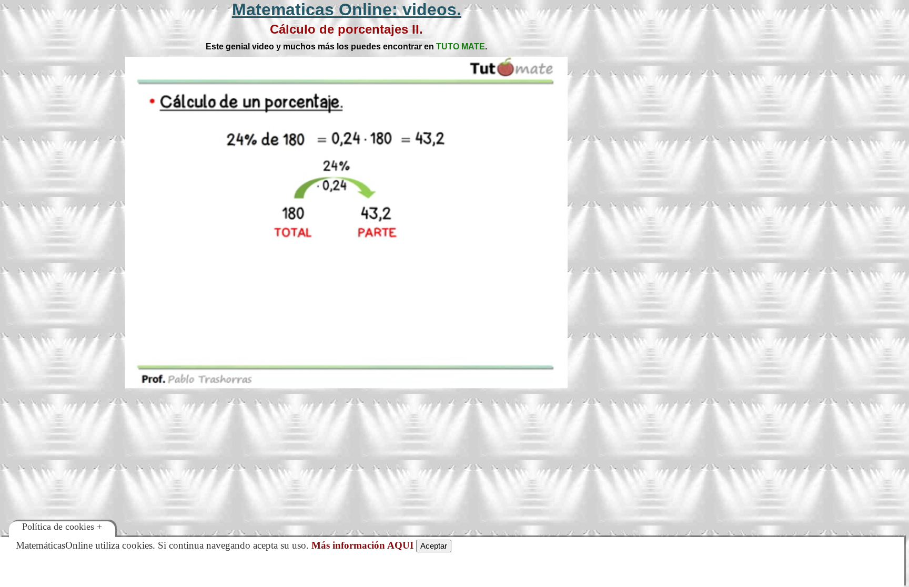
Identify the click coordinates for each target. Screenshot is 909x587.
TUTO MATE (460, 46)
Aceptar (433, 545)
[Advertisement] (776, 99)
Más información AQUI (362, 545)
